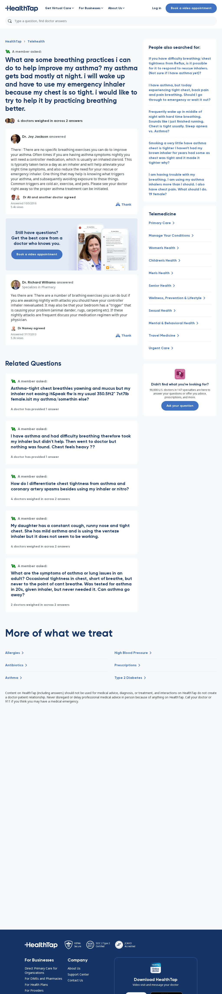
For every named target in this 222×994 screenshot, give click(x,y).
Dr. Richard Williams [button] (39, 282)
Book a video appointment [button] (191, 8)
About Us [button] (74, 968)
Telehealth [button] (36, 41)
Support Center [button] (78, 974)
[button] (21, 8)
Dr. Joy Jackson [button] (35, 136)
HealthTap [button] (13, 41)
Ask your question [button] (179, 406)
